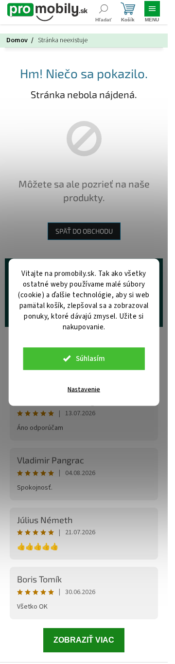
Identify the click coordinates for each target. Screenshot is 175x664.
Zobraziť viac (83, 640)
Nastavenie (84, 389)
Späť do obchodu (84, 231)
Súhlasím (90, 358)
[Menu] (152, 12)
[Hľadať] (103, 12)
